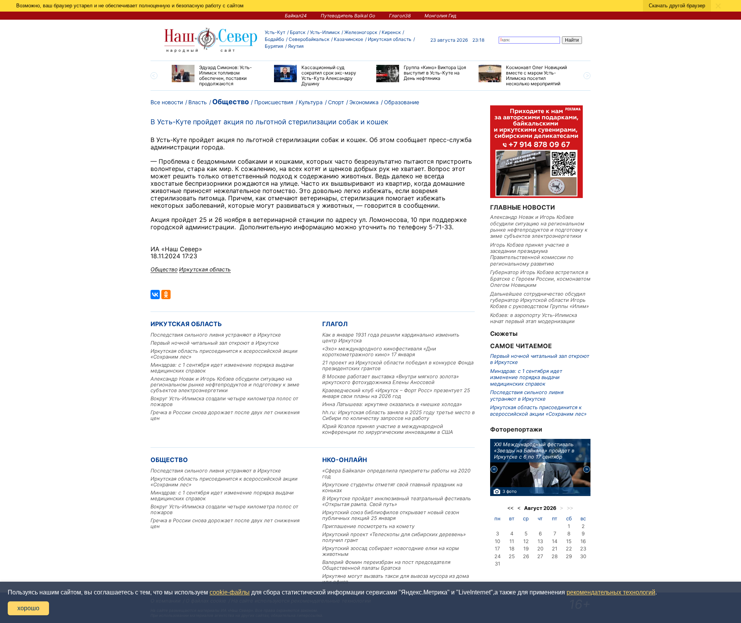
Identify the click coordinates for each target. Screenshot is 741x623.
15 (569, 541)
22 (569, 548)
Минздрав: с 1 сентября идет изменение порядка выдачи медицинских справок (222, 368)
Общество (230, 102)
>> (570, 508)
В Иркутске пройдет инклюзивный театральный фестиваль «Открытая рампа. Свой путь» (396, 501)
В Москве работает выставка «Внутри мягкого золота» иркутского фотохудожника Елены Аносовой (390, 379)
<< (511, 508)
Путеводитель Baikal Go (348, 16)
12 (526, 541)
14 (554, 541)
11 (511, 541)
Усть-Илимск (325, 32)
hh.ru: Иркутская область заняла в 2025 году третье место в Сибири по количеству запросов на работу (398, 415)
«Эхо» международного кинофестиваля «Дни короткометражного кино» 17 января (379, 351)
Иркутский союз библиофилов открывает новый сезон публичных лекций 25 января (390, 515)
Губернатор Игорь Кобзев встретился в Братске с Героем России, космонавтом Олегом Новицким (540, 278)
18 (511, 548)
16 (583, 541)
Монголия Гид (441, 16)
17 (497, 548)
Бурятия (274, 46)
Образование (401, 102)
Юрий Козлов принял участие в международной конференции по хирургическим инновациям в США (387, 429)
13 (540, 541)
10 (497, 541)
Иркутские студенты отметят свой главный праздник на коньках (392, 487)
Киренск (391, 32)
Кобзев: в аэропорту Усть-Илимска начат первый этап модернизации (533, 318)
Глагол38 (400, 16)
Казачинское (348, 39)
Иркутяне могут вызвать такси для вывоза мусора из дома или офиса (395, 579)
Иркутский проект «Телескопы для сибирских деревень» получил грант (394, 537)
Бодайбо (274, 39)
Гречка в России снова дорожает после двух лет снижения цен (225, 415)
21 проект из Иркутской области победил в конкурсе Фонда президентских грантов (398, 365)
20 (540, 548)
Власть (197, 102)
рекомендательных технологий (611, 592)
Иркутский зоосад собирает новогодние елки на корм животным (390, 551)
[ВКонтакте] (155, 294)
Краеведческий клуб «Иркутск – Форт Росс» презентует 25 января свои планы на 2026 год (396, 393)
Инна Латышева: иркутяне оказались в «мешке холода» (392, 404)
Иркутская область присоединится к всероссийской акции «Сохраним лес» (224, 354)
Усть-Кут (275, 32)
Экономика (364, 102)
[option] (217, 75)
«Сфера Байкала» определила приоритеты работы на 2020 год (396, 473)
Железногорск (360, 32)
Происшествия (273, 102)
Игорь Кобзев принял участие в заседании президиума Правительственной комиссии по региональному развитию (532, 254)
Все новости (167, 102)
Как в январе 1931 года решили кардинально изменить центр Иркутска (390, 338)
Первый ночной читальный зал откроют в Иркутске (215, 343)
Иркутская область (389, 39)
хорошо (28, 608)
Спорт (336, 102)
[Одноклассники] (166, 294)
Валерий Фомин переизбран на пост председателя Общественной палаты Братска (386, 565)
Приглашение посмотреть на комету (368, 526)
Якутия (296, 46)
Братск (297, 32)
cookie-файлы (230, 592)
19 (526, 548)
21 (554, 548)
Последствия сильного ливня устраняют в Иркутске (216, 335)
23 (583, 548)
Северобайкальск (309, 39)
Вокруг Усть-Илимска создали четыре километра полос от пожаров (224, 401)
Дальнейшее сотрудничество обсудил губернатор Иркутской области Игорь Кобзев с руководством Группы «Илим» (539, 300)
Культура (311, 102)
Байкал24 (296, 16)
